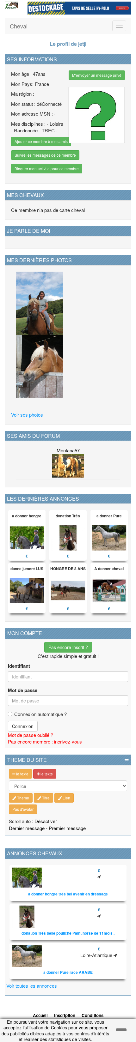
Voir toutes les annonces (31, 985)
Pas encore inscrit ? (68, 647)
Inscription (64, 1015)
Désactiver (45, 821)
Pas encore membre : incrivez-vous (45, 741)
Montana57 (68, 450)
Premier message (67, 828)
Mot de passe (22, 690)
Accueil (40, 1015)
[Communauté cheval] (11, 5)
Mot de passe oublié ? (30, 735)
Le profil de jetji (68, 43)
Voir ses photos (27, 414)
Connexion (23, 726)
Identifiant (19, 666)
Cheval (19, 26)
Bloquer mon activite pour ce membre (47, 168)
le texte (21, 773)
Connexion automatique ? (40, 714)
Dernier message (27, 828)
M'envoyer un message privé (96, 75)
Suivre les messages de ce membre (45, 155)
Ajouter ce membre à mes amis (41, 141)
